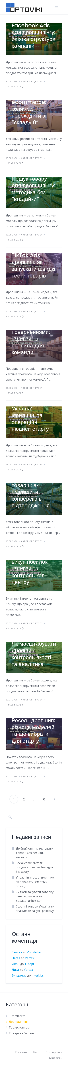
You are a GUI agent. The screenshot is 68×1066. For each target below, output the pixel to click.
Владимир (19, 975)
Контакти (55, 1058)
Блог (36, 1052)
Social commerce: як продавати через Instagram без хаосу (35, 867)
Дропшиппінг (18, 1022)
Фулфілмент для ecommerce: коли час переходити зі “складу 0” (33, 108)
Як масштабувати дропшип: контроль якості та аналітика (34, 654)
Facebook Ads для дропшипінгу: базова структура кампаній (33, 36)
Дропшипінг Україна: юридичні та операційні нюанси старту (30, 415)
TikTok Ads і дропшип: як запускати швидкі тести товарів (33, 265)
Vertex (29, 958)
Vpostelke (34, 952)
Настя (16, 958)
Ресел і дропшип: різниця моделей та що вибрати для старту (33, 730)
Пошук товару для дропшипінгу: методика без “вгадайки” (33, 189)
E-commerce (17, 1016)
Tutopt (29, 964)
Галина (17, 952)
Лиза (15, 970)
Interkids (38, 975)
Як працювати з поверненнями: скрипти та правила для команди (31, 338)
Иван (15, 964)
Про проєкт (54, 1052)
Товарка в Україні (21, 1033)
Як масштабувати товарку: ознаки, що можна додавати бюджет (35, 896)
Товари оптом (19, 1027)
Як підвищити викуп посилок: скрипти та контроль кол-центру (30, 568)
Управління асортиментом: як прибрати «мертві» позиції (35, 881)
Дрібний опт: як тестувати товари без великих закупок (34, 852)
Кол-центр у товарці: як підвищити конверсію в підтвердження (31, 491)
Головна (21, 1052)
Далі (54, 799)
